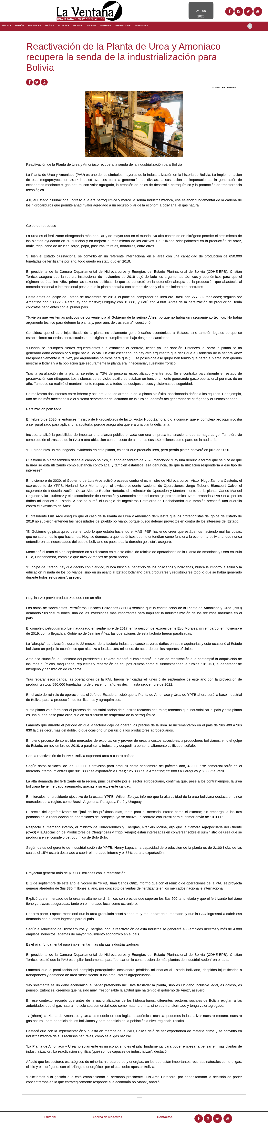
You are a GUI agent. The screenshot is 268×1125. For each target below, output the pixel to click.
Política (49, 25)
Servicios (141, 25)
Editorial (50, 1117)
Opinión (19, 25)
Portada (6, 25)
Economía (63, 25)
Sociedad (78, 25)
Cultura (91, 25)
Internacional (123, 25)
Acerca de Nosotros (107, 1117)
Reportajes (34, 25)
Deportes (105, 25)
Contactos (164, 1117)
